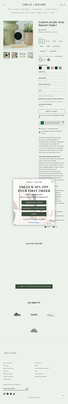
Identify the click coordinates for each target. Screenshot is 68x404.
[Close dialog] (52, 181)
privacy (37, 222)
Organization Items (34, 202)
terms (32, 222)
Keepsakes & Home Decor (34, 208)
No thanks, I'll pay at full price (34, 219)
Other (34, 214)
